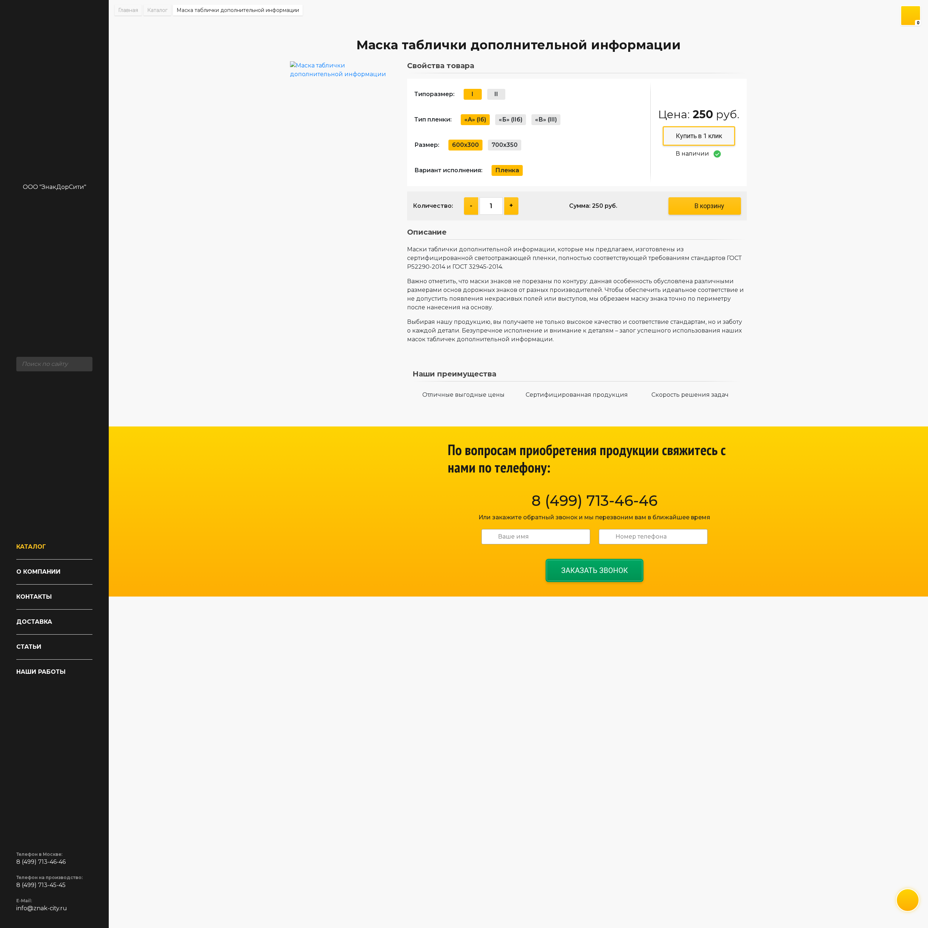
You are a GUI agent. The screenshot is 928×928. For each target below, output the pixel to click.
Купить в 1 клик (699, 136)
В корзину (709, 206)
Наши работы (41, 671)
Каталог (31, 546)
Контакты (34, 596)
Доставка (34, 621)
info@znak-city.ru (41, 908)
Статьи (28, 646)
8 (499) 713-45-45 (41, 885)
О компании (38, 571)
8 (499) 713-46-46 (41, 861)
